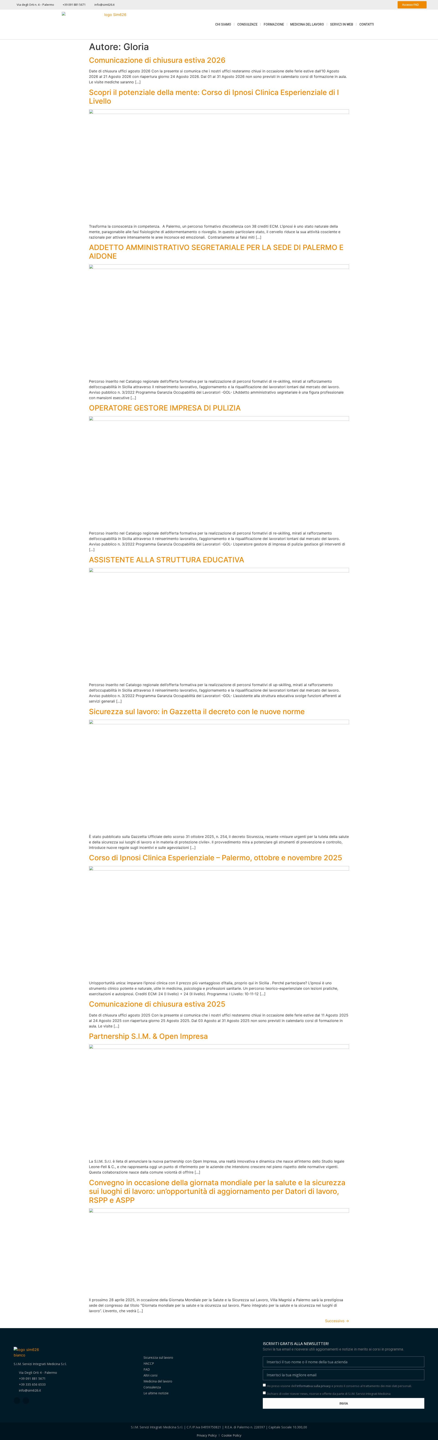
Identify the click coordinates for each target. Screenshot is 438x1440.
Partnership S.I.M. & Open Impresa (148, 1036)
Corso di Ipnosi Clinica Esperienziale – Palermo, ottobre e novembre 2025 (215, 857)
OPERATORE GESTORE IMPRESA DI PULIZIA (165, 407)
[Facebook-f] (17, 1400)
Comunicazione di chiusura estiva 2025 (157, 1004)
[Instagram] (26, 1400)
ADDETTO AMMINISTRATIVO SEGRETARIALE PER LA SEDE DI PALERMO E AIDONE (216, 252)
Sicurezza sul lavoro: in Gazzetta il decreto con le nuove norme (197, 711)
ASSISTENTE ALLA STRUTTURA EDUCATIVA (166, 559)
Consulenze (247, 24)
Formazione (274, 24)
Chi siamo (223, 24)
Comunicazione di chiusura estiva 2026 (157, 60)
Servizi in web (341, 24)
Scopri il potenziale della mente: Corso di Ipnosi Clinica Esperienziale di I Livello (214, 96)
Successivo (337, 1321)
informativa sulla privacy (314, 1386)
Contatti (366, 24)
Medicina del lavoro (307, 24)
